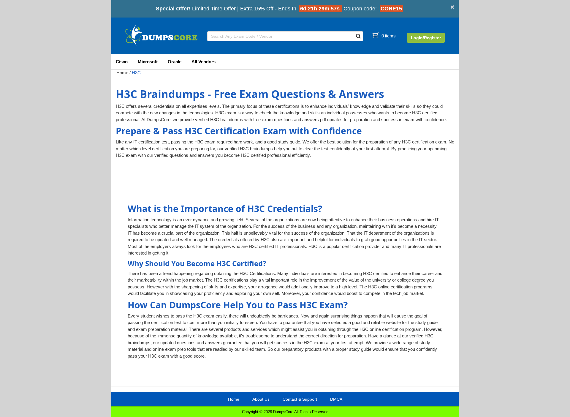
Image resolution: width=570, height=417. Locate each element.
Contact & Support (300, 399)
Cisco (122, 61)
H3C (136, 72)
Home (122, 72)
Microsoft (148, 61)
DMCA (336, 399)
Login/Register (426, 37)
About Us (261, 399)
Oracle (174, 61)
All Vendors (203, 61)
